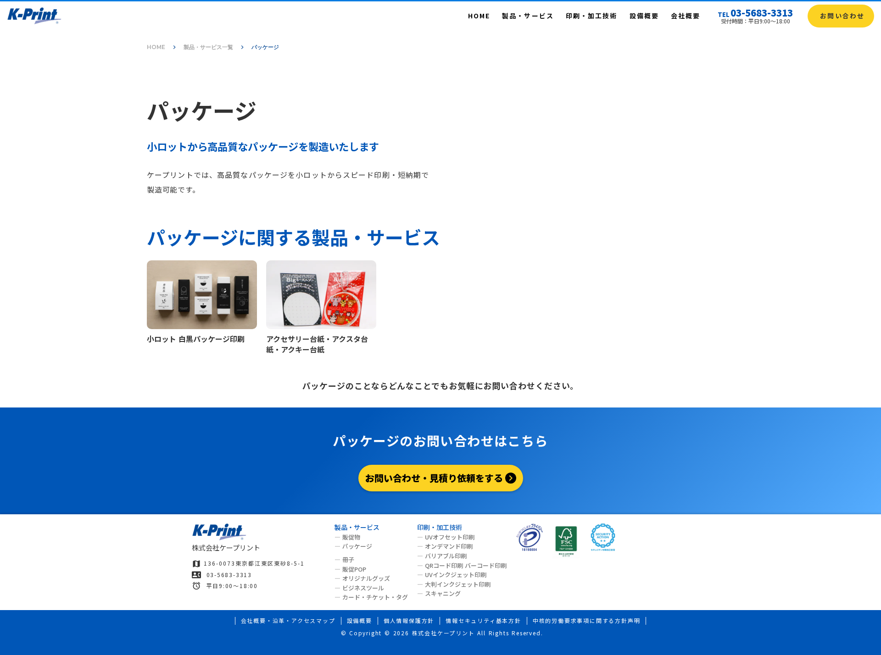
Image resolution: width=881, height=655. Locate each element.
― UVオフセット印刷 (445, 537)
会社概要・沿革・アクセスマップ (288, 620)
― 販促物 (347, 537)
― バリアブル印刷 (442, 556)
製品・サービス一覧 (208, 47)
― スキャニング (439, 593)
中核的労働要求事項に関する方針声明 (587, 620)
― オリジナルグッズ (362, 578)
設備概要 (644, 15)
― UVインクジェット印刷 (451, 574)
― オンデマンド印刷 (445, 546)
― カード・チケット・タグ (371, 597)
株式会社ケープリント (226, 547)
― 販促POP (350, 569)
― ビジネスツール (359, 588)
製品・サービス (528, 15)
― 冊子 (344, 559)
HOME (479, 15)
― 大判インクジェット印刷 (454, 584)
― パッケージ (353, 546)
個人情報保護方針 (409, 620)
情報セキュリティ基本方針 (483, 620)
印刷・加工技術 (592, 15)
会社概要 (685, 15)
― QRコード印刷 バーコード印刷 (462, 565)
